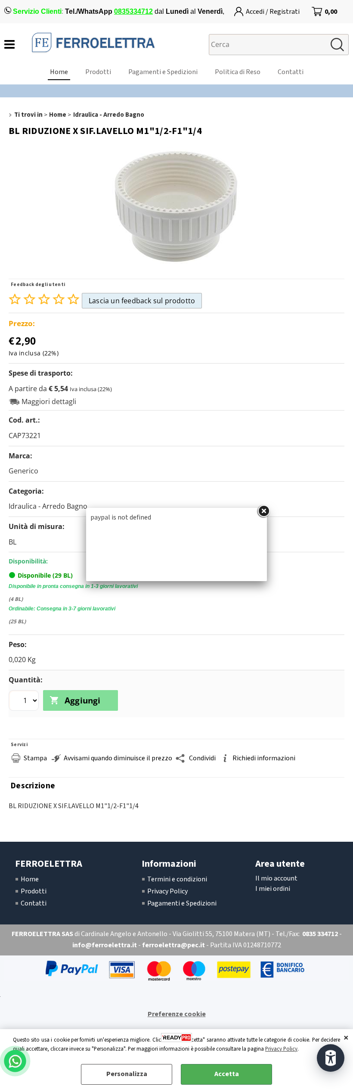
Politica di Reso (237, 72)
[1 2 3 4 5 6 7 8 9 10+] (25, 701)
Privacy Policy (281, 1049)
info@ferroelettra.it (104, 945)
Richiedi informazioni (263, 758)
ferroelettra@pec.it (173, 945)
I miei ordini (272, 888)
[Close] (263, 511)
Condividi (202, 758)
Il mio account (276, 878)
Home (59, 72)
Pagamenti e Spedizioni (163, 72)
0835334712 (133, 11)
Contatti (290, 72)
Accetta (226, 1074)
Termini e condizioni (177, 879)
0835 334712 (320, 934)
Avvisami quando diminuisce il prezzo (118, 758)
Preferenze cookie (177, 1014)
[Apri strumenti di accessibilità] (330, 1058)
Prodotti (98, 72)
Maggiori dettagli (49, 402)
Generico (23, 471)
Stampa (35, 758)
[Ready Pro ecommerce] (176, 1037)
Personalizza (126, 1074)
